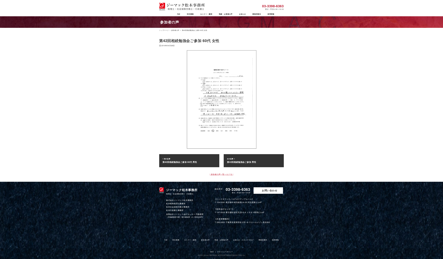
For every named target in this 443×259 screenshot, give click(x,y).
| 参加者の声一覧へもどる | (221, 174)
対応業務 (175, 240)
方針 (166, 240)
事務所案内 (263, 240)
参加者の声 (205, 240)
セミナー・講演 (190, 240)
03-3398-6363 (273, 7)
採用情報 (275, 240)
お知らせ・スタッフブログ (243, 240)
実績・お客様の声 (221, 240)
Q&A (212, 252)
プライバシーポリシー (225, 252)
